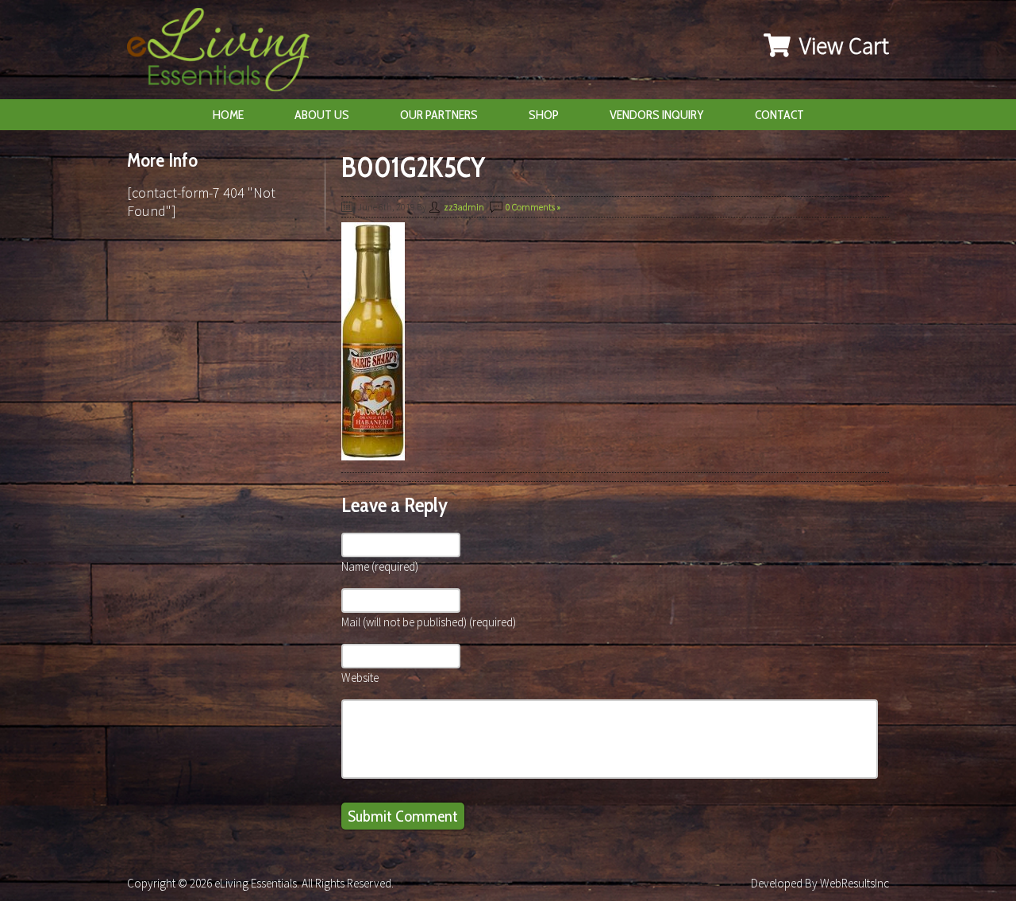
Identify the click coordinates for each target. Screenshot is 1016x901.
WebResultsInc (854, 883)
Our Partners (439, 114)
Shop (544, 114)
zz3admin (464, 207)
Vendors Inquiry (657, 114)
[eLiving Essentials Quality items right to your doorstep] (226, 53)
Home (228, 114)
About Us (321, 114)
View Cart (842, 45)
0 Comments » (533, 207)
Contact (779, 114)
